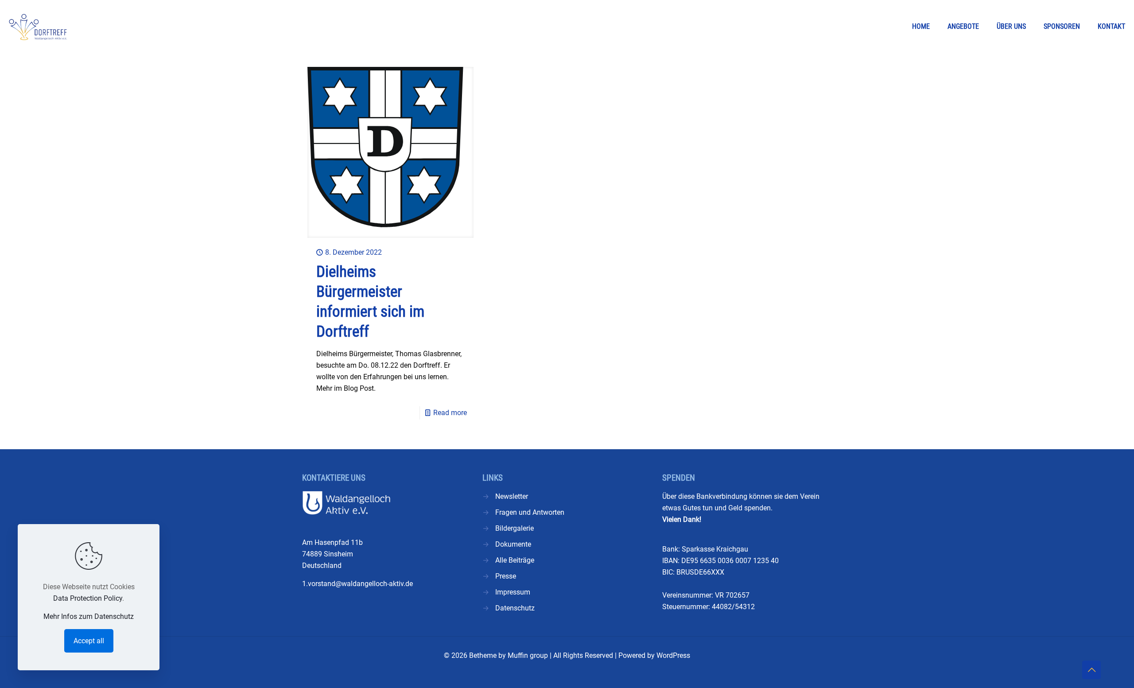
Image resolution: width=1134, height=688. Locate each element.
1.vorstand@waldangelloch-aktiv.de (357, 583)
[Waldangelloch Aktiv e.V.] (38, 26)
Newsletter (511, 496)
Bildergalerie (514, 528)
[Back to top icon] (1091, 670)
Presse (505, 576)
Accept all (89, 641)
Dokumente (513, 544)
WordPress (673, 655)
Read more (450, 412)
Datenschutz (515, 608)
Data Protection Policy (87, 598)
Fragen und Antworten (529, 512)
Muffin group (528, 655)
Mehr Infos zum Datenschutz (88, 616)
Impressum (512, 592)
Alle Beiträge (514, 560)
